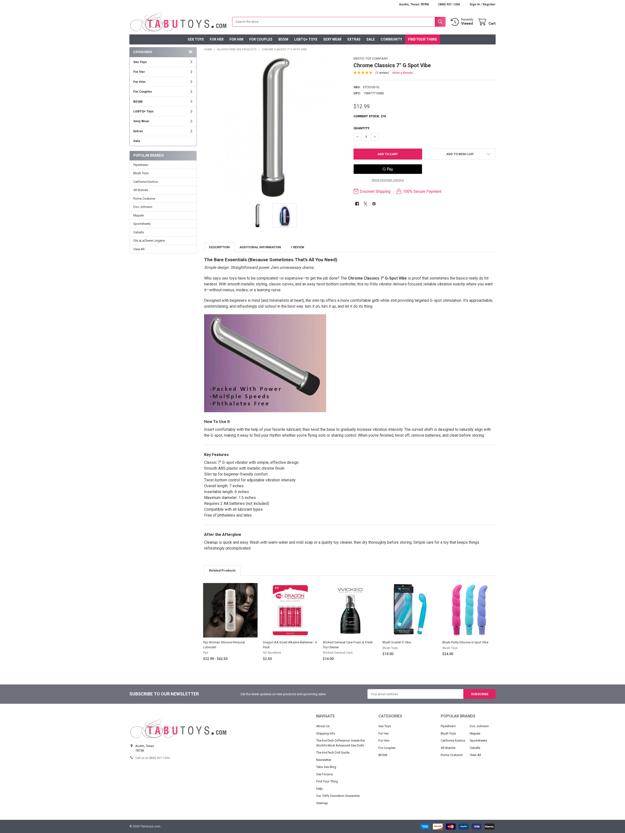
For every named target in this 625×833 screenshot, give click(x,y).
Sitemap (322, 803)
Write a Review (402, 73)
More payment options (388, 180)
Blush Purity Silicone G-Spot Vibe (465, 642)
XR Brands (140, 190)
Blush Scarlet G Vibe (397, 642)
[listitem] (275, 127)
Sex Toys (196, 39)
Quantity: (362, 128)
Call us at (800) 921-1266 (152, 758)
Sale (370, 39)
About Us (323, 726)
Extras (354, 39)
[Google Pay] (388, 169)
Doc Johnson (142, 207)
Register (489, 4)
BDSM (283, 39)
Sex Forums (324, 774)
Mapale (138, 215)
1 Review (297, 247)
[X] (365, 203)
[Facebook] (357, 203)
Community (391, 39)
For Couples (260, 39)
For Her (217, 39)
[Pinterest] (373, 203)
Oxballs (138, 232)
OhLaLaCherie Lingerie (149, 240)
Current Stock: (370, 116)
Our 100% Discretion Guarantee (338, 796)
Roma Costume (144, 198)
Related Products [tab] (222, 570)
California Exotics (145, 182)
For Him (236, 39)
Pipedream (140, 165)
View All (139, 249)
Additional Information (260, 247)
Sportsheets (142, 224)
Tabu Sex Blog (326, 767)
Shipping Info (325, 733)
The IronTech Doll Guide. (333, 752)
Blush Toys (140, 173)
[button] (460, 154)
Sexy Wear (332, 39)
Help (319, 788)
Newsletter (323, 760)
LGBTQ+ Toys (305, 39)
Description (219, 247)
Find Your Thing (422, 39)
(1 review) (382, 73)
